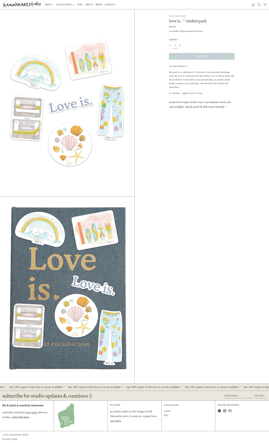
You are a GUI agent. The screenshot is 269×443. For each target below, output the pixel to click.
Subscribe (259, 395)
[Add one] (180, 45)
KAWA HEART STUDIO (19, 435)
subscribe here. (21, 417)
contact (167, 411)
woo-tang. (32, 412)
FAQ (166, 415)
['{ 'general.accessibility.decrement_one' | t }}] (170, 45)
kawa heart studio (177, 16)
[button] (259, 4)
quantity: (173, 39)
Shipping (182, 31)
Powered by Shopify (10, 439)
